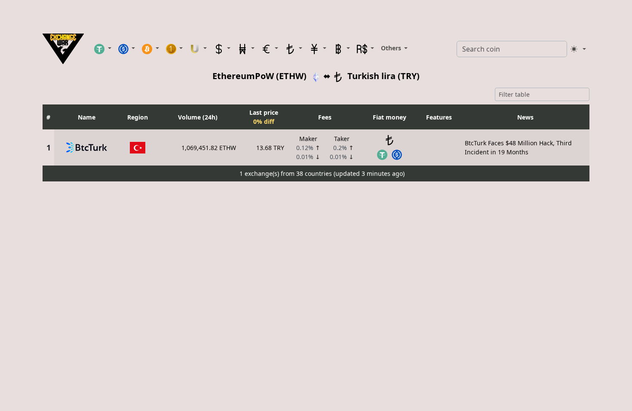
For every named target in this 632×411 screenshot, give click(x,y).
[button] (103, 48)
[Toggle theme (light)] (578, 49)
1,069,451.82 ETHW (208, 148)
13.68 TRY (270, 148)
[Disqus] (316, 292)
